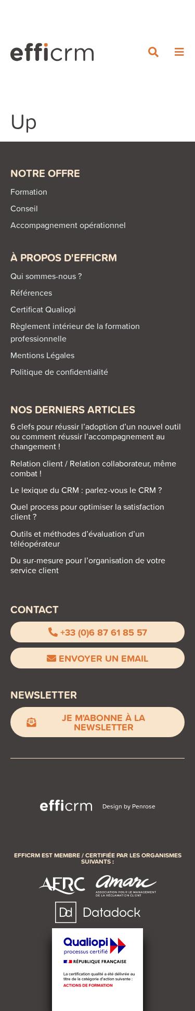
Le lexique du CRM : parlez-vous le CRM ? (86, 490)
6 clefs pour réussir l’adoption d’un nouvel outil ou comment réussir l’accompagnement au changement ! (95, 436)
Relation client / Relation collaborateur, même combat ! (93, 468)
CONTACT (34, 609)
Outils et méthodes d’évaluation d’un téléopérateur (77, 538)
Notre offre (45, 173)
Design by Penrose (128, 806)
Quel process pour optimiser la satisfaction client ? (87, 511)
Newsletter (43, 694)
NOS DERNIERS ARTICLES (72, 409)
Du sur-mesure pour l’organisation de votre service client (87, 565)
